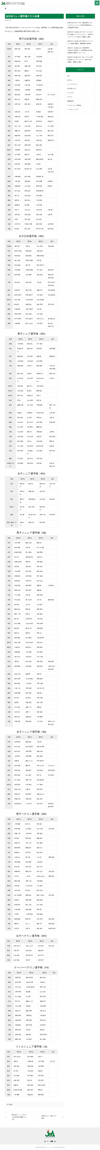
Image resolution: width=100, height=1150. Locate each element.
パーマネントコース (73, 109)
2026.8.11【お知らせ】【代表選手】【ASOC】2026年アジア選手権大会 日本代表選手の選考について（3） (79, 50)
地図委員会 (70, 101)
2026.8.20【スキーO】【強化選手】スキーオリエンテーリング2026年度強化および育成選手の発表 (79, 25)
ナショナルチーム (72, 84)
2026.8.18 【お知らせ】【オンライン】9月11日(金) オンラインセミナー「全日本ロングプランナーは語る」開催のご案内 (80, 34)
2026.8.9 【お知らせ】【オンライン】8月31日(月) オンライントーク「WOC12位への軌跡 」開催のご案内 (80, 59)
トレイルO (70, 93)
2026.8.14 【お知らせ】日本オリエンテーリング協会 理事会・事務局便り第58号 (80, 42)
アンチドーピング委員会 (74, 105)
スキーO (69, 97)
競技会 (10, 1104)
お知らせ (69, 80)
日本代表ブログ (71, 88)
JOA (68, 76)
